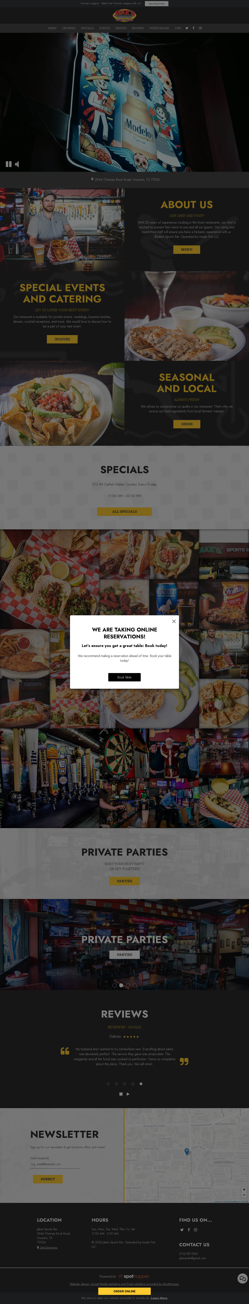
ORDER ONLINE (125, 1291)
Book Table (124, 677)
